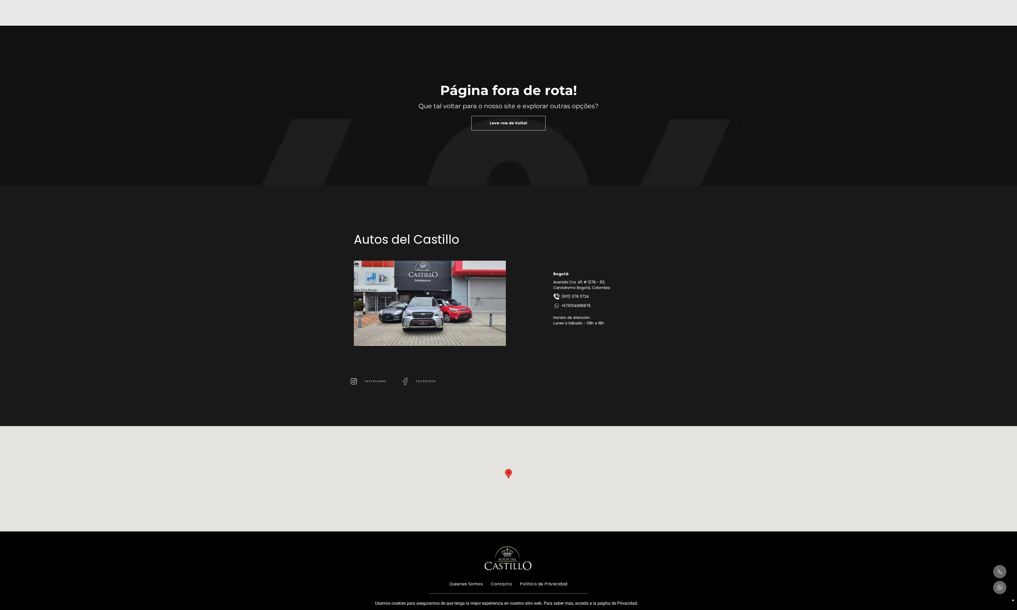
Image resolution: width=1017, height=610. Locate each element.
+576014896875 (576, 305)
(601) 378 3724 (575, 296)
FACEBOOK (426, 381)
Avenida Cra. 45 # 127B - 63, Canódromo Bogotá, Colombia (581, 284)
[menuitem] (466, 583)
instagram (375, 381)
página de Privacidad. (617, 603)
